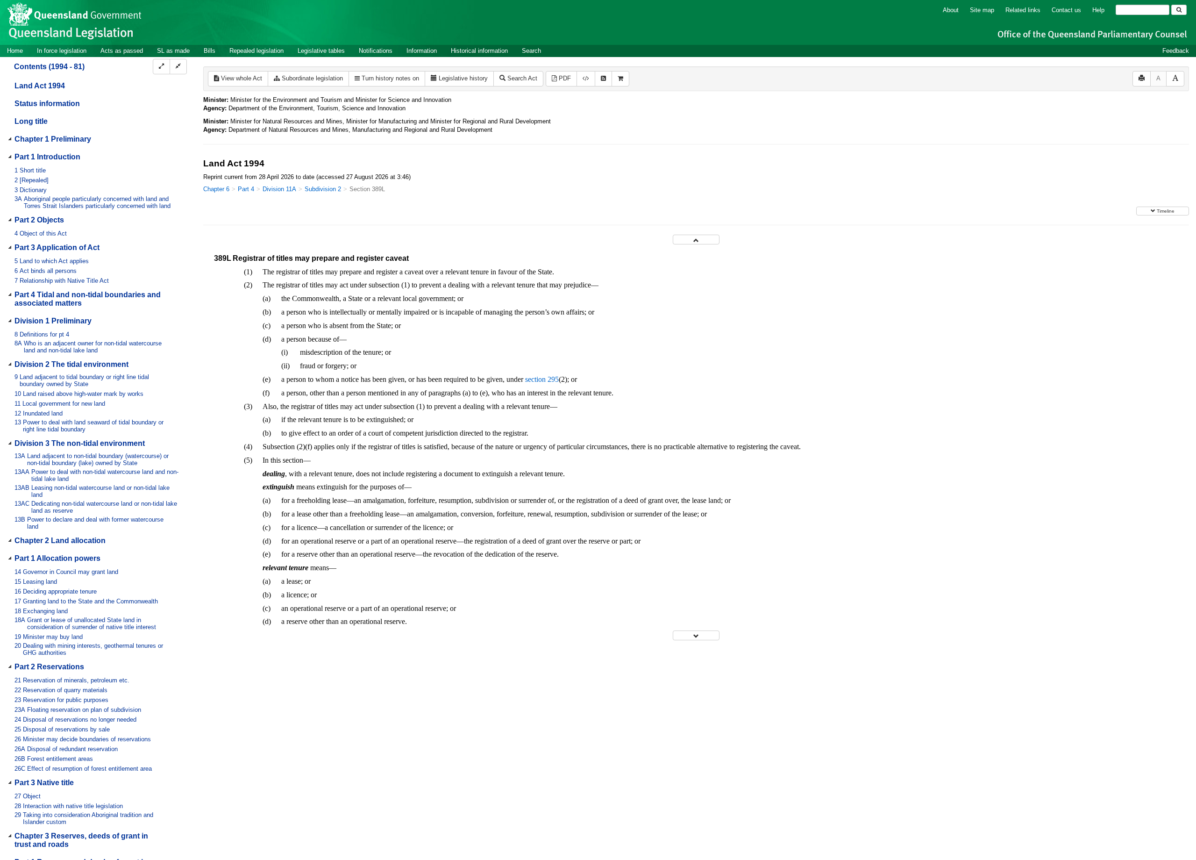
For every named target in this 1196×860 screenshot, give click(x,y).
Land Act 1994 (39, 86)
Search (531, 50)
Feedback (1175, 50)
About (951, 10)
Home (15, 50)
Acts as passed (121, 50)
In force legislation (61, 50)
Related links (1022, 10)
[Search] (1179, 10)
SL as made (173, 50)
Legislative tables (321, 50)
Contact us (1066, 10)
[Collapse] (178, 66)
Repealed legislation (256, 50)
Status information (47, 104)
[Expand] (161, 66)
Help (1098, 10)
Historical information (479, 50)
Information (421, 50)
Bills (209, 50)
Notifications (375, 50)
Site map (982, 10)
